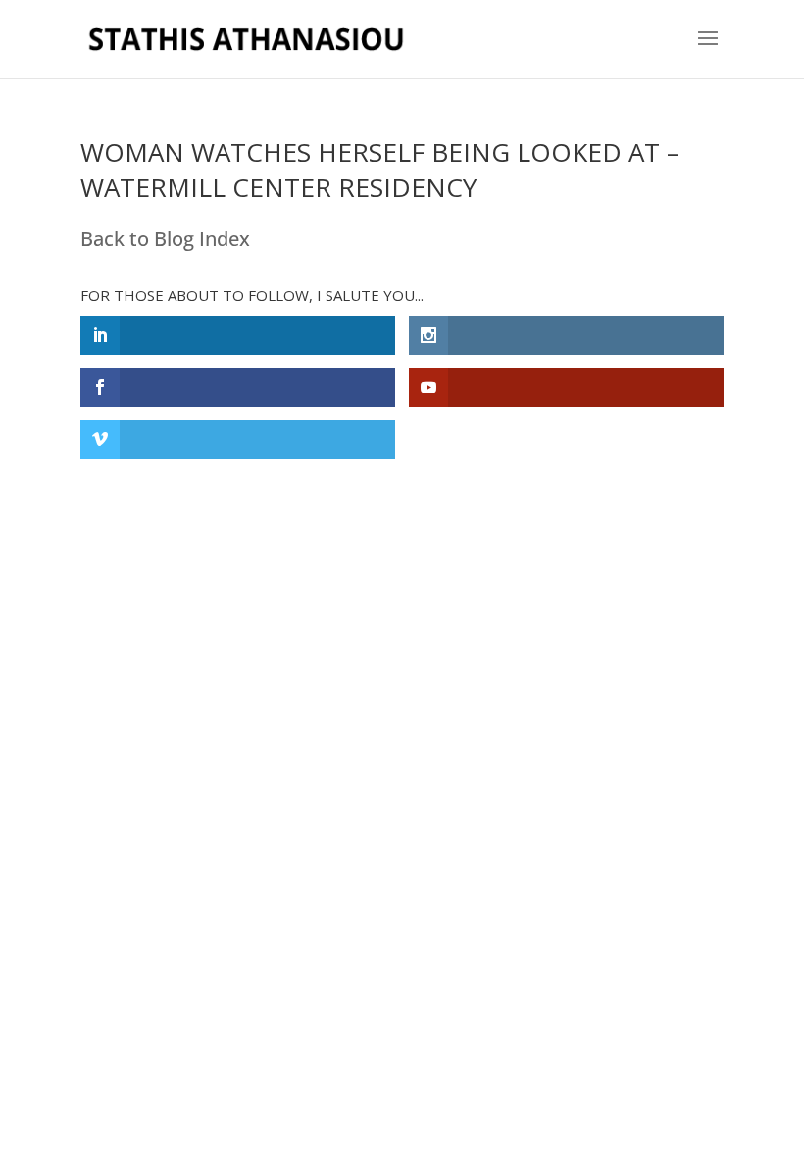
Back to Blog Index (165, 239)
